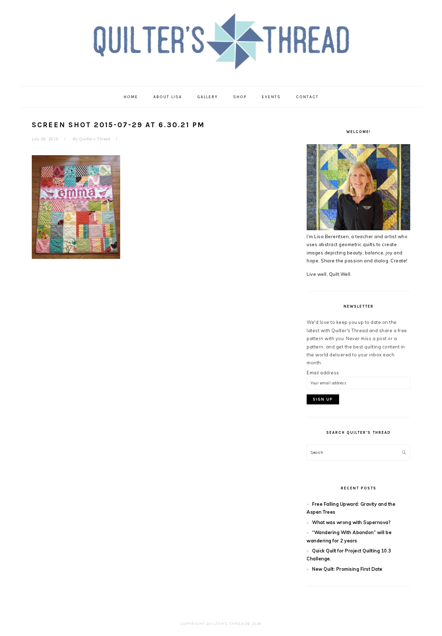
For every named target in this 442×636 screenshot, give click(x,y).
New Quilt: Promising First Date (347, 569)
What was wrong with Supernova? (351, 522)
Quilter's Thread (221, 41)
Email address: (323, 372)
